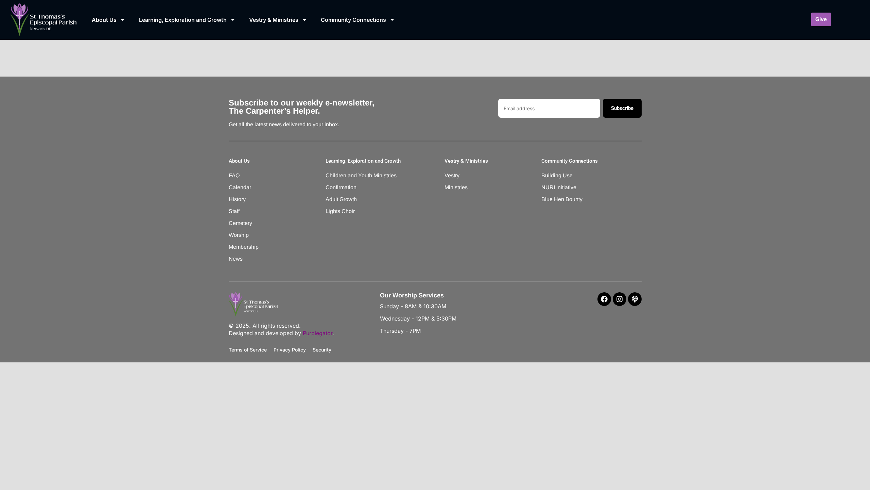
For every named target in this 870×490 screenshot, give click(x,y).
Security (322, 350)
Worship (239, 235)
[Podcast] (635, 299)
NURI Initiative (558, 187)
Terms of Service (248, 350)
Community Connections (353, 19)
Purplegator (317, 333)
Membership (244, 247)
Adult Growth (341, 199)
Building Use (557, 175)
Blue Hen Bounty (561, 199)
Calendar (240, 187)
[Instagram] (619, 299)
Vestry (452, 175)
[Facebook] (604, 299)
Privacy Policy (290, 350)
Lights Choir (340, 211)
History (237, 199)
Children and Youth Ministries (352, 175)
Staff (234, 211)
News (236, 259)
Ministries (456, 187)
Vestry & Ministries (273, 19)
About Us (104, 19)
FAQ (234, 175)
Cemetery (240, 223)
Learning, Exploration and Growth (183, 19)
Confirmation (341, 187)
